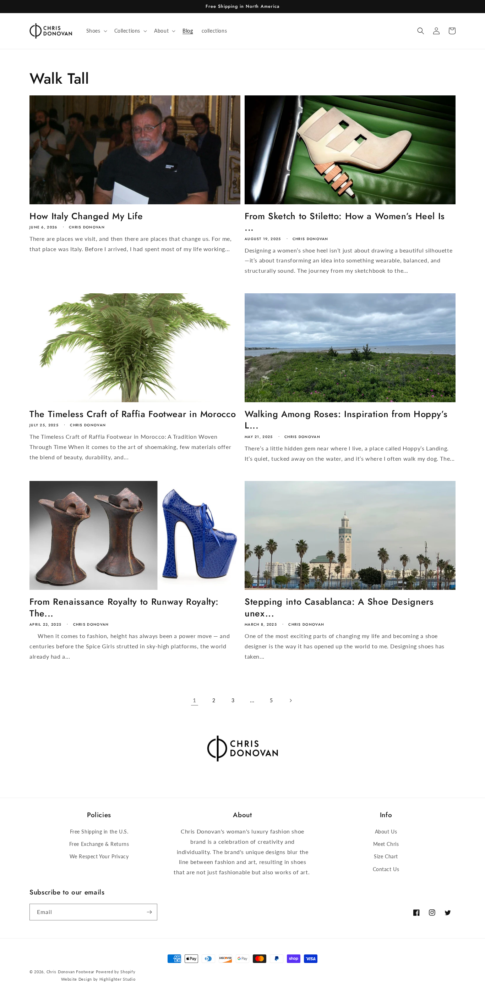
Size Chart (386, 856)
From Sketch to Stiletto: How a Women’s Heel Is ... (345, 221)
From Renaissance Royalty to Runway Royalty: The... (124, 607)
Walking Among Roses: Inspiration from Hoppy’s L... (346, 419)
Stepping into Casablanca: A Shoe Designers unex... (339, 607)
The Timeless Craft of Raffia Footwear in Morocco (132, 414)
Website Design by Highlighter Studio (98, 979)
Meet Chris (386, 844)
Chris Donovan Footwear (70, 971)
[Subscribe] (149, 912)
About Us (386, 832)
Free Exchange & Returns (99, 844)
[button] (96, 30)
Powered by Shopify (116, 971)
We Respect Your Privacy (99, 856)
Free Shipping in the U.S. (99, 832)
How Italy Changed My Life (86, 216)
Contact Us (386, 869)
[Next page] (290, 700)
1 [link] (194, 700)
